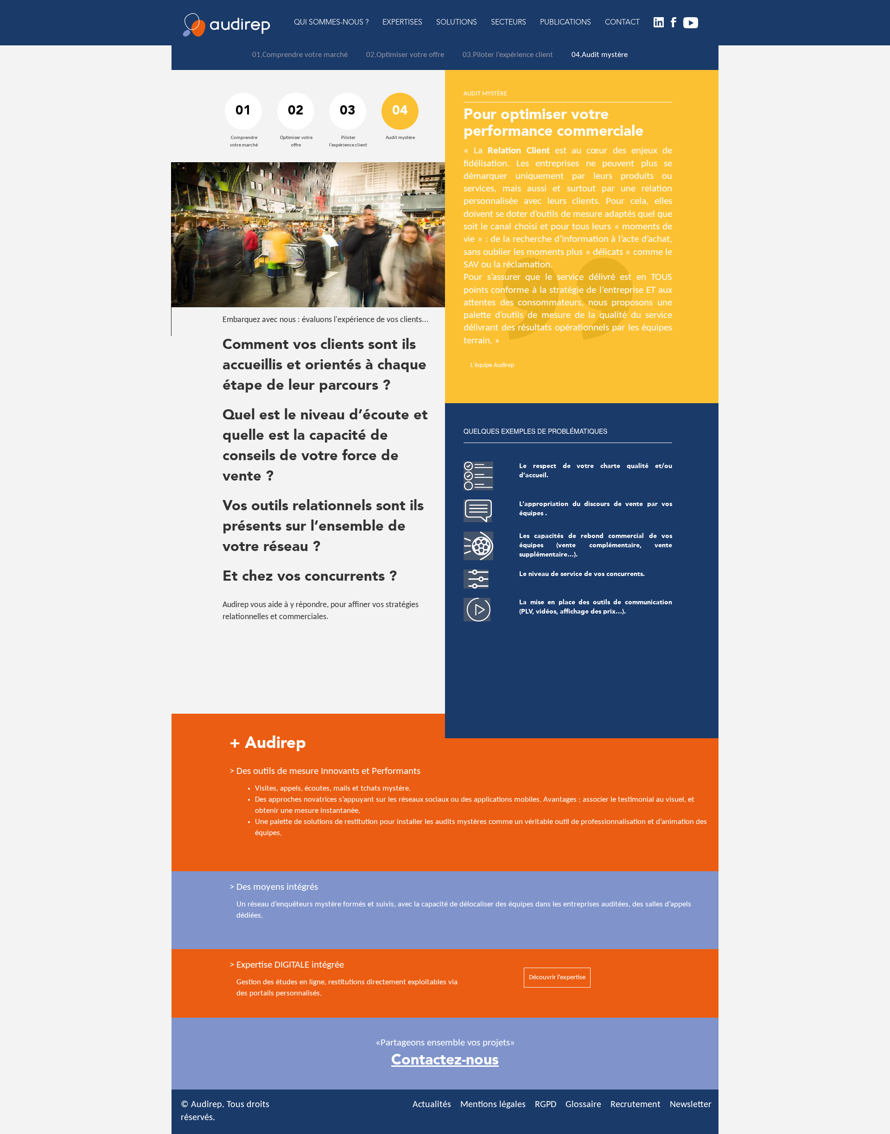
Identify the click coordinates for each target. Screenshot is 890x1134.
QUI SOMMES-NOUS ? (331, 22)
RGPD (545, 1104)
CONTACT (622, 22)
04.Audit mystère (600, 55)
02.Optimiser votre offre (405, 55)
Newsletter (691, 1104)
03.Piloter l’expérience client (508, 55)
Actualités (432, 1104)
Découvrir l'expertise (557, 977)
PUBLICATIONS (565, 22)
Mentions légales (493, 1104)
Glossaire (583, 1104)
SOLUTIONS (456, 22)
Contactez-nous (445, 1060)
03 (348, 111)
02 (296, 111)
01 (243, 111)
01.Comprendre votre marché (300, 55)
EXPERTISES (402, 22)
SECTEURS (508, 22)
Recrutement (635, 1104)
